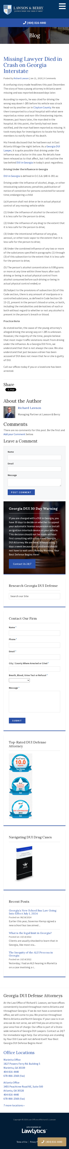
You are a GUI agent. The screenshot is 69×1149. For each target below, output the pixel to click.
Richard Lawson (21, 78)
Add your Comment (14, 434)
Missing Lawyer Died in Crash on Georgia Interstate (33, 64)
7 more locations (13, 1105)
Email (11, 463)
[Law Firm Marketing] (34, 1130)
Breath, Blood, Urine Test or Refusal (28, 675)
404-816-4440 (11, 1071)
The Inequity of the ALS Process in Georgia (31, 954)
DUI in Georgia (24, 162)
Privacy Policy (36, 1142)
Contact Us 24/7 (22, 564)
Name (11, 451)
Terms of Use (22, 1142)
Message (12, 475)
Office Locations (19, 1052)
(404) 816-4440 (36, 23)
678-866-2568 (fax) (14, 1075)
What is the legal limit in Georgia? (30, 933)
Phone (13, 639)
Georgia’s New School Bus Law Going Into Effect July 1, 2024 (32, 912)
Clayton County (42, 107)
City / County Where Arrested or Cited (29, 663)
